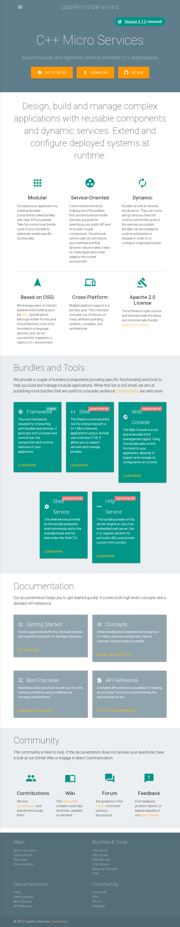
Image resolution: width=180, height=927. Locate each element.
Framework (100, 850)
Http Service (100, 855)
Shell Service (100, 864)
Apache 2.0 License (135, 325)
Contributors (59, 921)
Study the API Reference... (117, 711)
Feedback (98, 906)
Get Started (52, 72)
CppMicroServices (90, 7)
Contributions (128, 391)
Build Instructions (25, 850)
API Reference (23, 906)
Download (95, 72)
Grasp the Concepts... (114, 655)
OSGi (25, 315)
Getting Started (23, 897)
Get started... (29, 650)
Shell (95, 874)
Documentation (24, 864)
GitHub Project (23, 855)
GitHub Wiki (70, 801)
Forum (100, 806)
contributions (26, 806)
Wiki (95, 897)
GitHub (137, 73)
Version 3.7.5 (135, 21)
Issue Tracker (149, 815)
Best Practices (23, 901)
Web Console (101, 860)
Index (17, 892)
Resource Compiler (105, 869)
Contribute (99, 892)
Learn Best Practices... (36, 711)
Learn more (27, 465)
